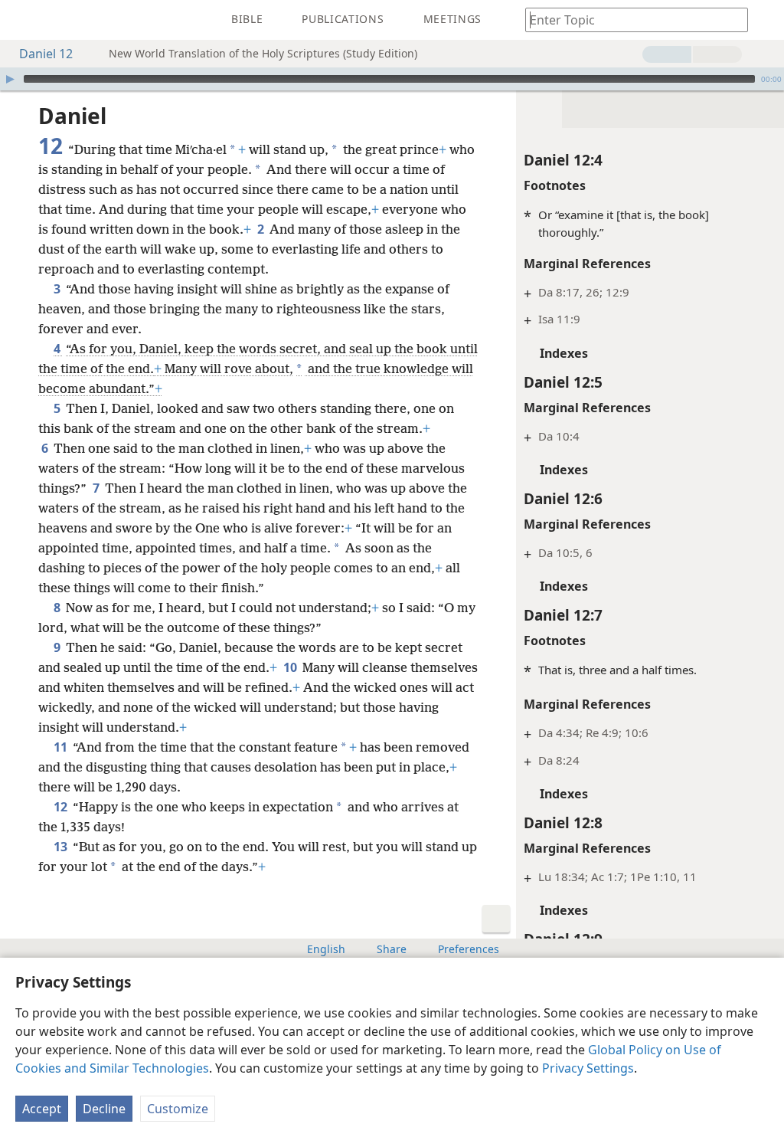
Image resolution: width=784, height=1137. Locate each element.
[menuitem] (23, 20)
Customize (177, 1108)
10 (291, 667)
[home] (23, 20)
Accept (41, 1108)
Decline (104, 1108)
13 (62, 846)
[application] (392, 78)
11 (62, 747)
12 (62, 806)
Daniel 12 (46, 53)
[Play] (10, 79)
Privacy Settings (588, 1068)
